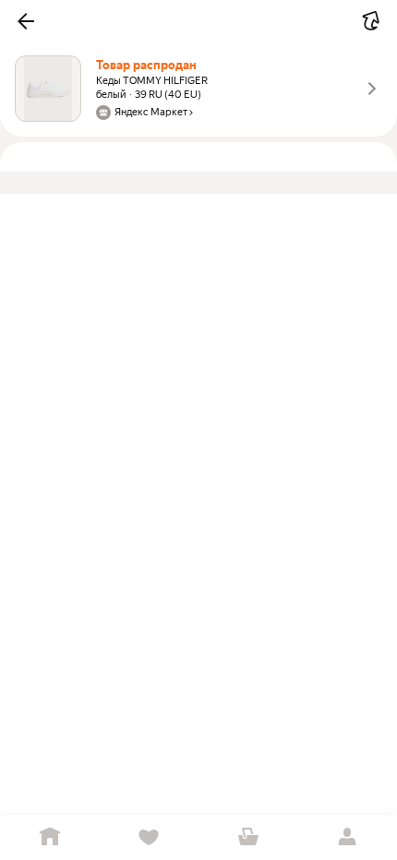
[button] (26, 21)
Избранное (149, 837)
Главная (50, 837)
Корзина (248, 837)
